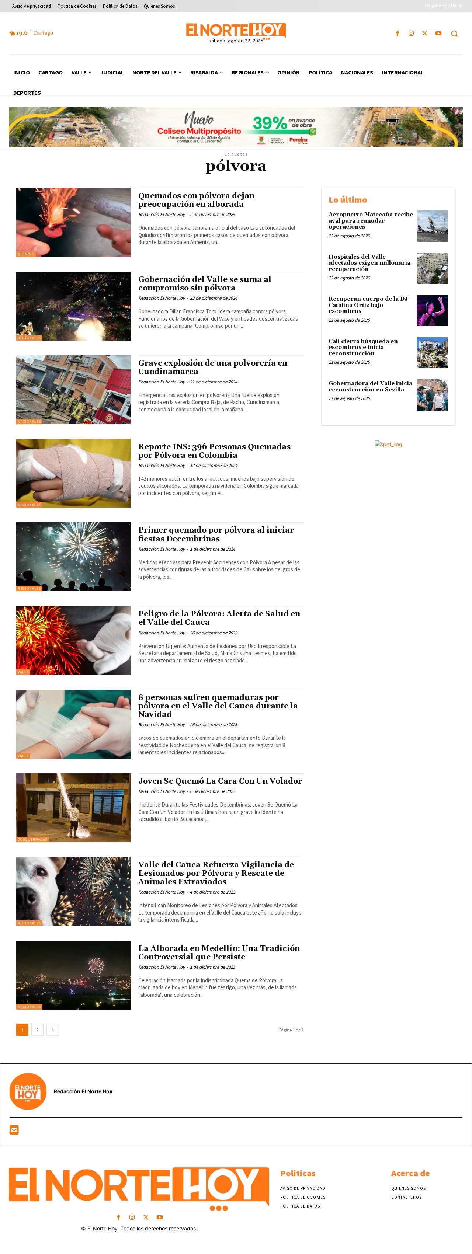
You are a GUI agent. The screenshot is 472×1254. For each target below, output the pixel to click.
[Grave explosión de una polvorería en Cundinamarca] (73, 389)
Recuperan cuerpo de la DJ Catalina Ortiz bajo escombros (368, 305)
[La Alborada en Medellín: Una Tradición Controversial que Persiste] (73, 975)
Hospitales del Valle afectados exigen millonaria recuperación (369, 263)
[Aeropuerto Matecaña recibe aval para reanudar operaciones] (432, 226)
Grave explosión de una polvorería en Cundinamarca (212, 368)
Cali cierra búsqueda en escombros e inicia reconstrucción (363, 347)
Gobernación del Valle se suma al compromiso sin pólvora (204, 284)
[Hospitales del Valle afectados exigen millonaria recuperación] (432, 268)
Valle (23, 672)
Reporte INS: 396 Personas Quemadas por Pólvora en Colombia (214, 451)
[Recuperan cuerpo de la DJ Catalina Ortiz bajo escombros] (432, 310)
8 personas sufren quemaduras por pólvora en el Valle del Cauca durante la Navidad (218, 706)
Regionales (29, 337)
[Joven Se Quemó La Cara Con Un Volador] (73, 807)
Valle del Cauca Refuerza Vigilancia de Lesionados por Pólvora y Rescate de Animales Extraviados (216, 873)
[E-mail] (14, 1132)
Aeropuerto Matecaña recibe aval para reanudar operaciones (371, 220)
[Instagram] (411, 34)
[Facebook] (397, 34)
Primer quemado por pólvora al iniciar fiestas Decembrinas (216, 535)
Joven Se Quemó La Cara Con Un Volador (220, 781)
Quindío (26, 254)
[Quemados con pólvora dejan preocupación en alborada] (73, 222)
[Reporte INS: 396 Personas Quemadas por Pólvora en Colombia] (73, 473)
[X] (425, 34)
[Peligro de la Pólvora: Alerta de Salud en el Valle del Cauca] (73, 640)
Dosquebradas (32, 839)
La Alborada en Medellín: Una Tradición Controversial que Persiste (219, 953)
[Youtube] (439, 34)
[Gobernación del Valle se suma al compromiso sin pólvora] (73, 306)
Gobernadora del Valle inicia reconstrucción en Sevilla (370, 386)
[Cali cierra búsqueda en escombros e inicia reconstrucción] (432, 353)
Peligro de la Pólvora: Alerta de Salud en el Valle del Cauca (219, 618)
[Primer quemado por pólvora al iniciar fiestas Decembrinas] (73, 556)
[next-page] (52, 1030)
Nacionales (29, 421)
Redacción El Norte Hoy (161, 214)
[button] (454, 33)
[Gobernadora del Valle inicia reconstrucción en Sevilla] (432, 395)
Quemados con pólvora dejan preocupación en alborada (196, 200)
